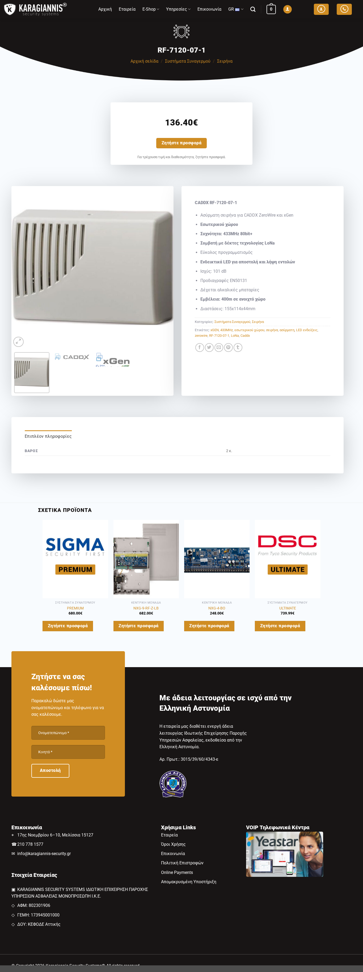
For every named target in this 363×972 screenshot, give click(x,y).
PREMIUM (75, 608)
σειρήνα (272, 330)
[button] (271, 9)
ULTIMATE (287, 608)
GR (231, 9)
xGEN (214, 330)
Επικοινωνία (209, 9)
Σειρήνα (225, 61)
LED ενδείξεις (307, 330)
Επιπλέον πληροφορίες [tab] (48, 436)
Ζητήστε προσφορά (181, 143)
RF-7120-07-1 (219, 336)
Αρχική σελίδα (144, 61)
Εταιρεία (127, 9)
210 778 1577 (30, 844)
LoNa (235, 336)
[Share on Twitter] (209, 347)
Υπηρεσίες (176, 9)
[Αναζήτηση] (252, 9)
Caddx (245, 336)
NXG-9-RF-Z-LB (146, 608)
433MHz (226, 330)
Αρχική (105, 9)
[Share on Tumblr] (238, 347)
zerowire (201, 336)
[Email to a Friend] (218, 347)
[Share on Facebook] (199, 347)
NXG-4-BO (216, 608)
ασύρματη (287, 330)
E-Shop (149, 9)
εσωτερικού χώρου (249, 330)
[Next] (163, 267)
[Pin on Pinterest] (228, 347)
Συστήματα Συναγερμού (187, 61)
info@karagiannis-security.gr (44, 853)
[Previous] (21, 267)
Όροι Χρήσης (173, 844)
